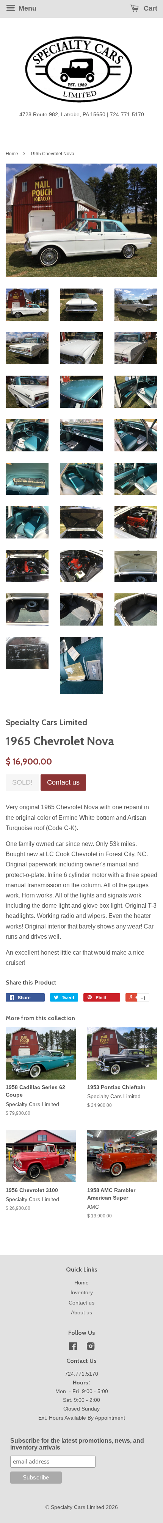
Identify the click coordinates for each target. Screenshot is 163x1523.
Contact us (81, 1303)
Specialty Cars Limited (77, 1507)
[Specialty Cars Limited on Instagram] (90, 1348)
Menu (26, 8)
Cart (149, 8)
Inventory (82, 1292)
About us (81, 1312)
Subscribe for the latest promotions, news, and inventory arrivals (77, 1444)
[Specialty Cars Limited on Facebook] (73, 1348)
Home (12, 153)
